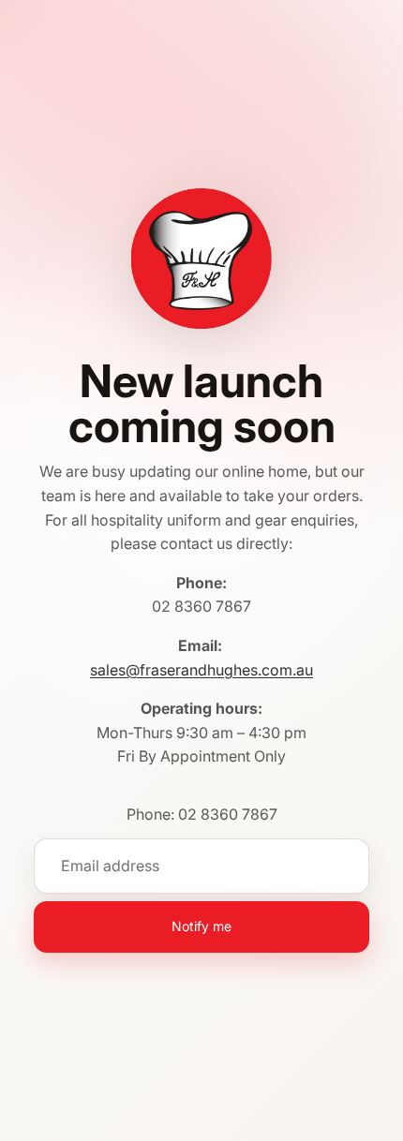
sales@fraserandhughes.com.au (201, 669)
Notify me (201, 926)
